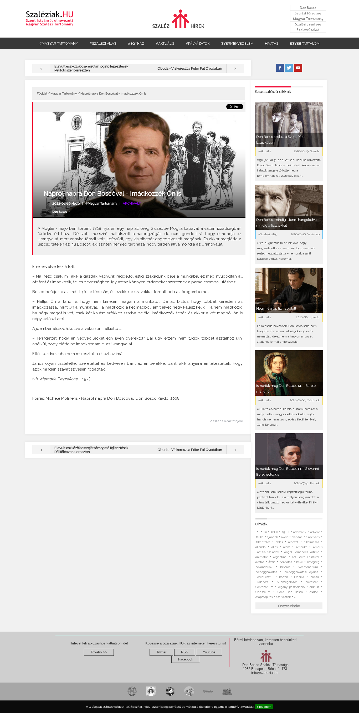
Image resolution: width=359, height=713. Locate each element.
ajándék (272, 537)
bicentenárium (308, 567)
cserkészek (283, 597)
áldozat (293, 542)
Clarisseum (262, 592)
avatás (259, 562)
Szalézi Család (308, 29)
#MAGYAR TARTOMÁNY (58, 43)
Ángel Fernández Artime (301, 552)
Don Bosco (308, 7)
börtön (283, 577)
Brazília (299, 577)
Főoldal (42, 93)
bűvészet (311, 582)
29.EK (285, 532)
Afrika (259, 537)
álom (286, 547)
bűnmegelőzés (287, 582)
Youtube (209, 652)
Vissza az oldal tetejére (226, 421)
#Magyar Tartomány (101, 203)
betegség (313, 562)
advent (315, 532)
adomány (299, 532)
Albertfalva (262, 542)
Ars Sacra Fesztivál (305, 557)
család (314, 592)
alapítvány (313, 537)
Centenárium (264, 587)
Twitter (161, 652)
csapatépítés (264, 597)
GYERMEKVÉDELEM (237, 43)
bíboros (285, 567)
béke (299, 562)
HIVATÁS (271, 43)
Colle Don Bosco (290, 592)
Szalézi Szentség (308, 24)
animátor (261, 557)
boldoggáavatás (266, 572)
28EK (274, 532)
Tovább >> (99, 652)
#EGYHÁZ (136, 43)
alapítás (297, 537)
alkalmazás (311, 542)
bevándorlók (263, 567)
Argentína (279, 557)
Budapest (261, 582)
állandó (260, 547)
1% (265, 532)
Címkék (261, 524)
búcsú (314, 577)
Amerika (301, 547)
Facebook (185, 659)
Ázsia (271, 562)
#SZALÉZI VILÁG (103, 43)
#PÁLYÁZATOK (197, 43)
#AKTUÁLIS (165, 43)
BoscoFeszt (264, 577)
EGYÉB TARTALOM (305, 43)
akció (284, 537)
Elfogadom (264, 707)
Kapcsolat (265, 644)
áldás (279, 542)
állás (274, 547)
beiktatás (286, 562)
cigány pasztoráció (291, 587)
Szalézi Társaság (308, 13)
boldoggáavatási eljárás (301, 572)
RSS (184, 652)
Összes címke (289, 606)
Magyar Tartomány (308, 18)
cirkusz (314, 587)
